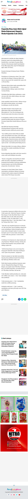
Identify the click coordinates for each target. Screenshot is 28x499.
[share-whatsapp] (25, 299)
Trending (3, 5)
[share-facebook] (19, 299)
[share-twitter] (22, 299)
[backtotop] (14, 486)
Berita (9, 5)
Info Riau (3, 27)
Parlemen (21, 5)
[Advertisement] (14, 193)
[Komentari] (2, 299)
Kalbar (15, 5)
